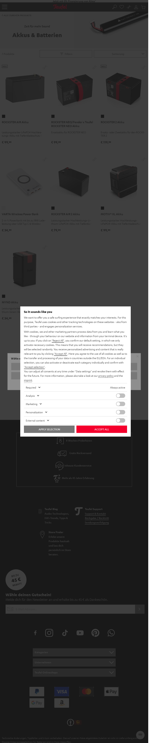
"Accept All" (60, 353)
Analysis (30, 395)
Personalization (34, 412)
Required (31, 387)
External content (35, 420)
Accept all (101, 429)
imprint (28, 380)
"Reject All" (58, 340)
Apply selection (49, 429)
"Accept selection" (34, 366)
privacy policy (106, 375)
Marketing (31, 404)
